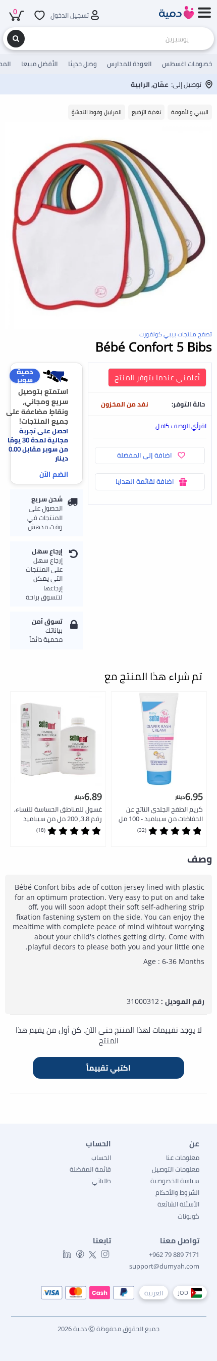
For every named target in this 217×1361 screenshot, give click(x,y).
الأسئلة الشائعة (178, 1203)
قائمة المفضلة (90, 1169)
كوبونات (188, 1216)
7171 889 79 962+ (174, 1254)
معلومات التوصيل (175, 1169)
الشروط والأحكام (177, 1192)
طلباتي (101, 1180)
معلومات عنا (182, 1157)
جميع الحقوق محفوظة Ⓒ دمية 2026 (108, 1328)
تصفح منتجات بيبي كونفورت (175, 334)
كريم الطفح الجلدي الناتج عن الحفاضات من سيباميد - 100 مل (161, 813)
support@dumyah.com (164, 1266)
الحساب (101, 1157)
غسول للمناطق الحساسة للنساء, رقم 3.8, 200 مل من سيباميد (58, 813)
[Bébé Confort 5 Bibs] (108, 225)
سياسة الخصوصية (174, 1180)
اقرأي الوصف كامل (180, 425)
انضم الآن (53, 474)
